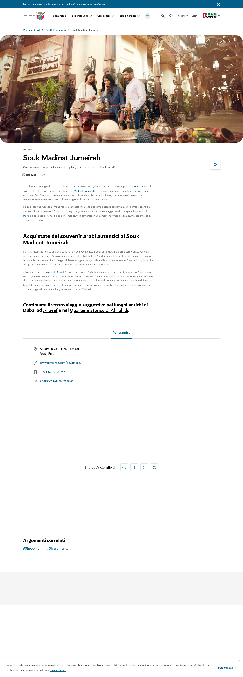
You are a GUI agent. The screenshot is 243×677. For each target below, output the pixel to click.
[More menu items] (147, 16)
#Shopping (31, 549)
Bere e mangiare (127, 16)
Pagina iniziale (59, 16)
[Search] (163, 16)
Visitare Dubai (31, 30)
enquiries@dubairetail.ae (57, 381)
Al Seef (50, 310)
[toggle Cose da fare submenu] (113, 16)
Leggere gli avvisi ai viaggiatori (87, 4)
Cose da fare (103, 16)
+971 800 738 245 (53, 372)
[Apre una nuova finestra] (134, 467)
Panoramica (121, 333)
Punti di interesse (56, 30)
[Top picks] (171, 16)
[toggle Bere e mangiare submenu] (138, 16)
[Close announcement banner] (218, 4)
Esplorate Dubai (80, 16)
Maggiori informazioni (120, 575)
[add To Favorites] (215, 164)
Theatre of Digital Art (56, 272)
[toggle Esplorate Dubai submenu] (91, 16)
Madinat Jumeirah (84, 191)
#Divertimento (57, 549)
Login (194, 16)
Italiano (181, 16)
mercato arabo (139, 186)
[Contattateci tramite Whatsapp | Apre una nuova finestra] (124, 467)
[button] (227, 668)
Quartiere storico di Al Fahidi (99, 310)
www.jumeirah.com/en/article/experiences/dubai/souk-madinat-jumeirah (61, 363)
